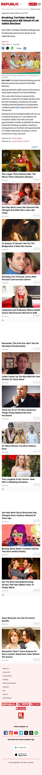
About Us (6, 668)
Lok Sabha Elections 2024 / (22, 9)
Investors (6, 687)
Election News (6, 44)
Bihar (16, 133)
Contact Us (6, 672)
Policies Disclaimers (9, 683)
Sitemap (5, 680)
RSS (4, 691)
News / (4, 9)
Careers (5, 694)
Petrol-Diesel (7, 698)
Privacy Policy (7, 676)
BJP (5, 92)
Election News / (10, 9)
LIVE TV (33, 4)
